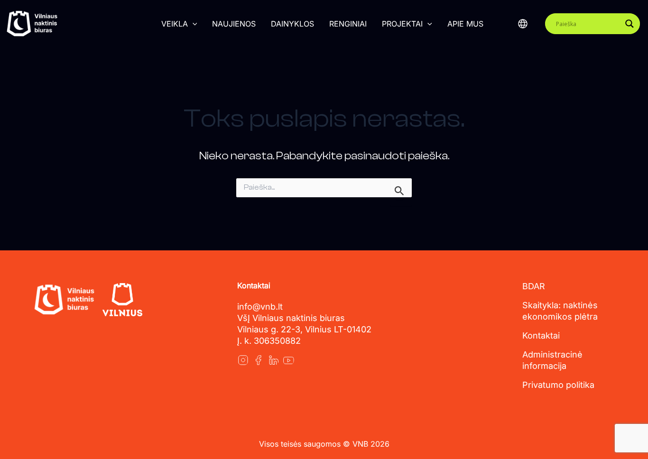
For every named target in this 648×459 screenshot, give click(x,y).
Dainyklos (292, 23)
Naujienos (234, 23)
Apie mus (465, 23)
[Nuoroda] (243, 360)
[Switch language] (523, 23)
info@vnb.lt (260, 307)
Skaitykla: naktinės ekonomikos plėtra (560, 310)
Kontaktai (541, 335)
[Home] (64, 300)
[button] (192, 23)
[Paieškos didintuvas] (629, 23)
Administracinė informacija (552, 360)
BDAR (533, 286)
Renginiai (348, 23)
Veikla (174, 23)
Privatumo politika (558, 385)
